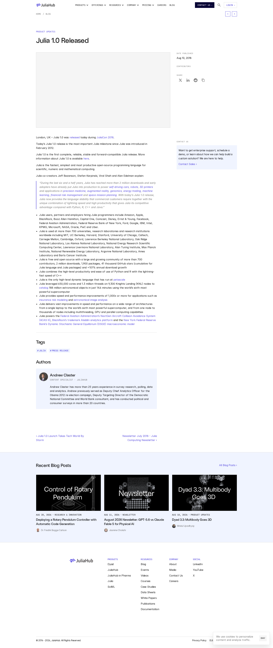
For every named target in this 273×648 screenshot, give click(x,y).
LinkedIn (198, 564)
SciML (111, 586)
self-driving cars (119, 187)
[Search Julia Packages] (219, 5)
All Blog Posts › (228, 465)
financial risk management (66, 195)
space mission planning (103, 195)
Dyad (111, 564)
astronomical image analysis (90, 299)
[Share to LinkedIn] (188, 80)
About (172, 564)
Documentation (150, 609)
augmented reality (98, 190)
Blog (48, 14)
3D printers (146, 187)
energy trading (132, 190)
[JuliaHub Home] (45, 5)
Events (145, 569)
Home (38, 14)
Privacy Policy (199, 640)
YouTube (198, 569)
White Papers (149, 598)
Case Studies (148, 586)
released (75, 137)
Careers (173, 581)
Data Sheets (148, 592)
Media (172, 569)
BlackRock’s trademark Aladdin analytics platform (82, 320)
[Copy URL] (203, 80)
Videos (144, 575)
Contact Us (176, 575)
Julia (110, 581)
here (86, 158)
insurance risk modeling (53, 299)
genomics (116, 190)
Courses (145, 581)
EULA (212, 640)
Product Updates (45, 31)
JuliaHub (113, 569)
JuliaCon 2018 (105, 137)
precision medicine (74, 190)
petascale (119, 279)
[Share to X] (180, 80)
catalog (43, 287)
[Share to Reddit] (195, 80)
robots (134, 187)
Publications (148, 603)
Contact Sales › (188, 164)
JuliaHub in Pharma (119, 575)
